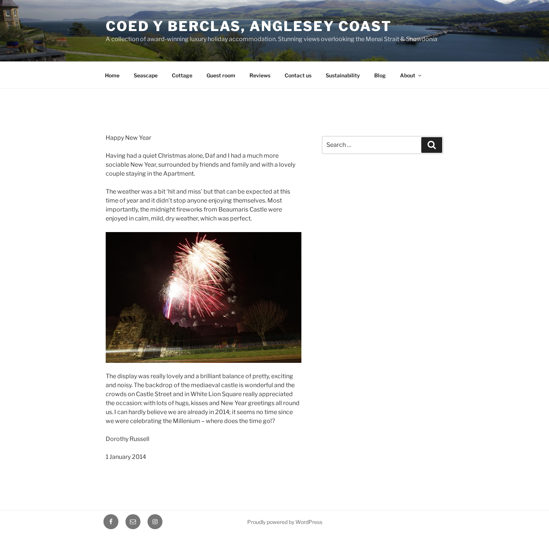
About (407, 75)
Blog (380, 75)
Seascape (146, 75)
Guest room (221, 75)
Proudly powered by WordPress (284, 522)
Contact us (298, 75)
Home (112, 75)
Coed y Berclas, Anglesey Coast (248, 26)
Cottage (182, 75)
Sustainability (343, 75)
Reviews (259, 75)
